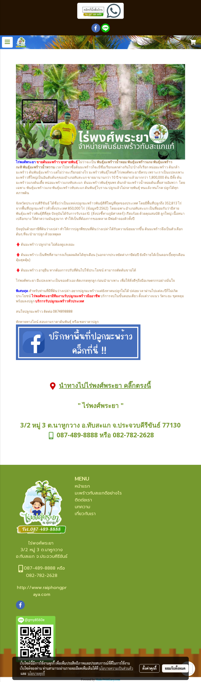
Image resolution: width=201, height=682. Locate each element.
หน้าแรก (82, 486)
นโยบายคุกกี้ (36, 673)
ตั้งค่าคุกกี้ (149, 668)
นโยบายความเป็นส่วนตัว (116, 668)
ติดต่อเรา (83, 499)
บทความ (82, 506)
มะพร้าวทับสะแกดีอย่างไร (98, 493)
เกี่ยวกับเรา (85, 513)
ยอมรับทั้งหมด (175, 668)
